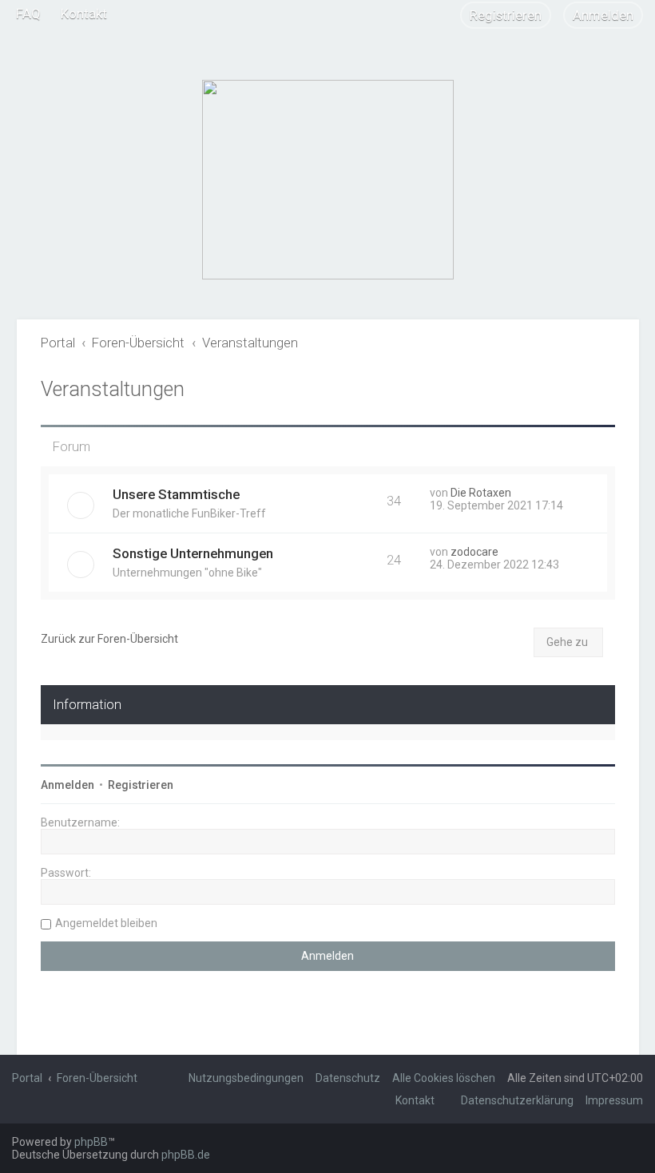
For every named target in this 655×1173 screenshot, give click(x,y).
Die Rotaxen (481, 492)
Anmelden (67, 785)
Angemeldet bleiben (106, 923)
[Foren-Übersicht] (328, 179)
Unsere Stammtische (176, 494)
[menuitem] (28, 14)
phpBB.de (185, 1154)
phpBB (91, 1141)
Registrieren (140, 785)
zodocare (474, 551)
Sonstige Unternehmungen (193, 553)
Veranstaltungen (113, 389)
